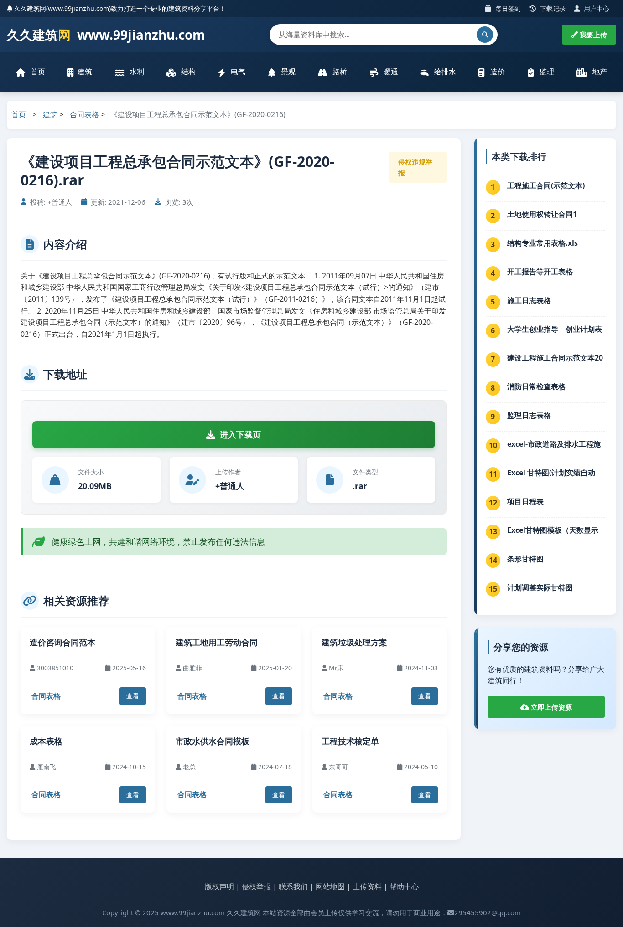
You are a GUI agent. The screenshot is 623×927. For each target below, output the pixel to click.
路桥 (339, 72)
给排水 (444, 72)
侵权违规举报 (415, 167)
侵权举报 (256, 886)
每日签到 (507, 8)
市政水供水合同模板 (212, 741)
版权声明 (219, 886)
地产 (599, 72)
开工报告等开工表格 (540, 272)
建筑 (85, 72)
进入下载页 (240, 434)
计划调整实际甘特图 (540, 587)
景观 (287, 72)
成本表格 (46, 741)
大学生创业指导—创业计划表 (554, 329)
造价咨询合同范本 (62, 642)
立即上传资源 (550, 706)
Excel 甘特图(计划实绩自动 (551, 473)
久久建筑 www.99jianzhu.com (106, 34)
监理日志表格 (529, 415)
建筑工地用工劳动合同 (217, 642)
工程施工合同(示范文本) (546, 185)
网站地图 (330, 886)
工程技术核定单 (350, 741)
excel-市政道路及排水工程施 (554, 444)
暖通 (390, 72)
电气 (237, 72)
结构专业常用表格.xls (542, 243)
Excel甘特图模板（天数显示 (552, 530)
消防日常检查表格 (536, 386)
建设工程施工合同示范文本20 (555, 358)
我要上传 (592, 34)
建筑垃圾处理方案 (354, 642)
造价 (496, 72)
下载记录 (552, 8)
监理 (546, 72)
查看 (132, 695)
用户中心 (595, 8)
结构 (187, 72)
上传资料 (367, 886)
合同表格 (84, 114)
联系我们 (293, 886)
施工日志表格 (529, 300)
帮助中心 (404, 886)
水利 (136, 72)
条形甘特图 (525, 559)
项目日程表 (525, 501)
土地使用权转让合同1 (542, 214)
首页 (37, 72)
